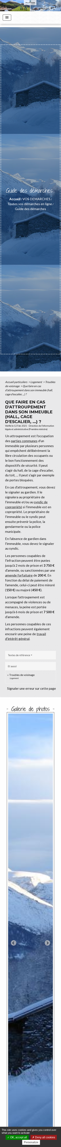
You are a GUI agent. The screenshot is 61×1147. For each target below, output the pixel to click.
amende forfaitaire (19, 575)
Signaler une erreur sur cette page (31, 688)
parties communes (24, 441)
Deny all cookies (44, 1137)
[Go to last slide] (13, 943)
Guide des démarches (30, 209)
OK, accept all (18, 1137)
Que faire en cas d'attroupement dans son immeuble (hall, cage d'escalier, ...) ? (29, 390)
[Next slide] (47, 943)
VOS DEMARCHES (36, 199)
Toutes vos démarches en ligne (29, 204)
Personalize (31, 1142)
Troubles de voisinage (22, 674)
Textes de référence (19, 655)
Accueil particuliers (16, 382)
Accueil (15, 199)
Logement (36, 382)
